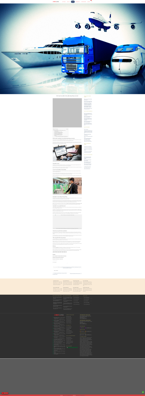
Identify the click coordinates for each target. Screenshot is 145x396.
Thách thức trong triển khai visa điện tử (59, 124)
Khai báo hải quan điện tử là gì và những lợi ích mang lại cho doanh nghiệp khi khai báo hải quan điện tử (88, 131)
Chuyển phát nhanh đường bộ (87, 146)
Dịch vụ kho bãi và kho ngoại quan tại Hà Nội (87, 160)
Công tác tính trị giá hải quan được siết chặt (87, 134)
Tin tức (58, 257)
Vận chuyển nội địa (68, 330)
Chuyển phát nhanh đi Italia (83, 343)
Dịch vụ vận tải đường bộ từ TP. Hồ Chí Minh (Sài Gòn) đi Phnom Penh (88, 124)
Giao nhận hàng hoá (68, 327)
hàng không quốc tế (76, 257)
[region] (135, 389)
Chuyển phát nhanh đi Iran (88, 342)
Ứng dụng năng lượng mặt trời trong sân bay (75, 263)
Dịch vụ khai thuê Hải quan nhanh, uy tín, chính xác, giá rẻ (88, 141)
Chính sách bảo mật (68, 323)
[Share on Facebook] (64, 254)
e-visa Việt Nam (72, 257)
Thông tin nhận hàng (68, 313)
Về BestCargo (68, 319)
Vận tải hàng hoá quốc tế (69, 328)
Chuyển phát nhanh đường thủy (88, 151)
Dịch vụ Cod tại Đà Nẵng (76, 292)
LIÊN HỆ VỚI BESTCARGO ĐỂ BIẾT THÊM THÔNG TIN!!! (62, 126)
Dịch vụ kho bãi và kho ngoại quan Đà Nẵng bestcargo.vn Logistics (87, 158)
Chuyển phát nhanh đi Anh (87, 337)
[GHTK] (67, 337)
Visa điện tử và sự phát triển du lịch (58, 123)
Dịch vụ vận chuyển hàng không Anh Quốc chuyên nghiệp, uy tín (88, 101)
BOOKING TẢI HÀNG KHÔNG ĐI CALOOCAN (58, 247)
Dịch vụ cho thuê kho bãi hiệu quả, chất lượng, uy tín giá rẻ (87, 164)
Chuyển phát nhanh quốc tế (87, 152)
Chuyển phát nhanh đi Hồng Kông (85, 339)
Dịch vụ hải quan (86, 129)
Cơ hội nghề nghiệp (68, 318)
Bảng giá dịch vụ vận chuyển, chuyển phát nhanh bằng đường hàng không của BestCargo (88, 104)
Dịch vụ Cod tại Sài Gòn (76, 287)
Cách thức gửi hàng (68, 310)
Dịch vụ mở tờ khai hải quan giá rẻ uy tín (88, 137)
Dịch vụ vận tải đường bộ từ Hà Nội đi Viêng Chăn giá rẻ (88, 121)
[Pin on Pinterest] (68, 254)
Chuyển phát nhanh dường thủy (88, 147)
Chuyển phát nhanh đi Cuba (84, 336)
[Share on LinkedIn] (70, 254)
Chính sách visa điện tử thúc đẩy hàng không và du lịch (59, 120)
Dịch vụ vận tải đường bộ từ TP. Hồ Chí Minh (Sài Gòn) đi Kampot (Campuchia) (88, 114)
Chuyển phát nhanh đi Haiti (86, 341)
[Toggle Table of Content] (67, 119)
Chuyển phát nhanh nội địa (69, 332)
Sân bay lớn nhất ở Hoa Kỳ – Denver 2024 (58, 249)
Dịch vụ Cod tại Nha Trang (76, 294)
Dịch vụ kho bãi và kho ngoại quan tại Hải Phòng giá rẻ (87, 162)
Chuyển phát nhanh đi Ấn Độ (86, 331)
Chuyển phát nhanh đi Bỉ (89, 332)
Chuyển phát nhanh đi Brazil (85, 334)
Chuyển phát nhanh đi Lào (83, 329)
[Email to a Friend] (67, 254)
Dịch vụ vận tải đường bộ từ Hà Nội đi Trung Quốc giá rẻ (88, 116)
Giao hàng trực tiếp (68, 306)
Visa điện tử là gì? (56, 121)
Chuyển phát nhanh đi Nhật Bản (85, 344)
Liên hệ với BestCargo (69, 317)
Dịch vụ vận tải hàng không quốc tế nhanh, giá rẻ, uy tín (88, 108)
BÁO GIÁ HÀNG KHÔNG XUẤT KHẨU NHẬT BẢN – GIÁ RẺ (88, 106)
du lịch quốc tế (68, 257)
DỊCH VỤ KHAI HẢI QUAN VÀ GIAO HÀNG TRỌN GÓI (87, 139)
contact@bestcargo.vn (84, 308)
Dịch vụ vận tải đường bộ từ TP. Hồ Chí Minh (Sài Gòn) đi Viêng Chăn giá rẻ (88, 119)
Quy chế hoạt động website (69, 322)
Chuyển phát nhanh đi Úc (83, 333)
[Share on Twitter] (65, 254)
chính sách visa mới (64, 257)
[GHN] (73, 337)
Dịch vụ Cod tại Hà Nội (76, 289)
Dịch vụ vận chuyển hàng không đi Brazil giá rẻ (88, 99)
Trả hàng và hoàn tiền (69, 309)
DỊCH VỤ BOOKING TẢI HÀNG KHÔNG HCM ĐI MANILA (59, 246)
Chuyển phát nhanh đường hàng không (88, 149)
